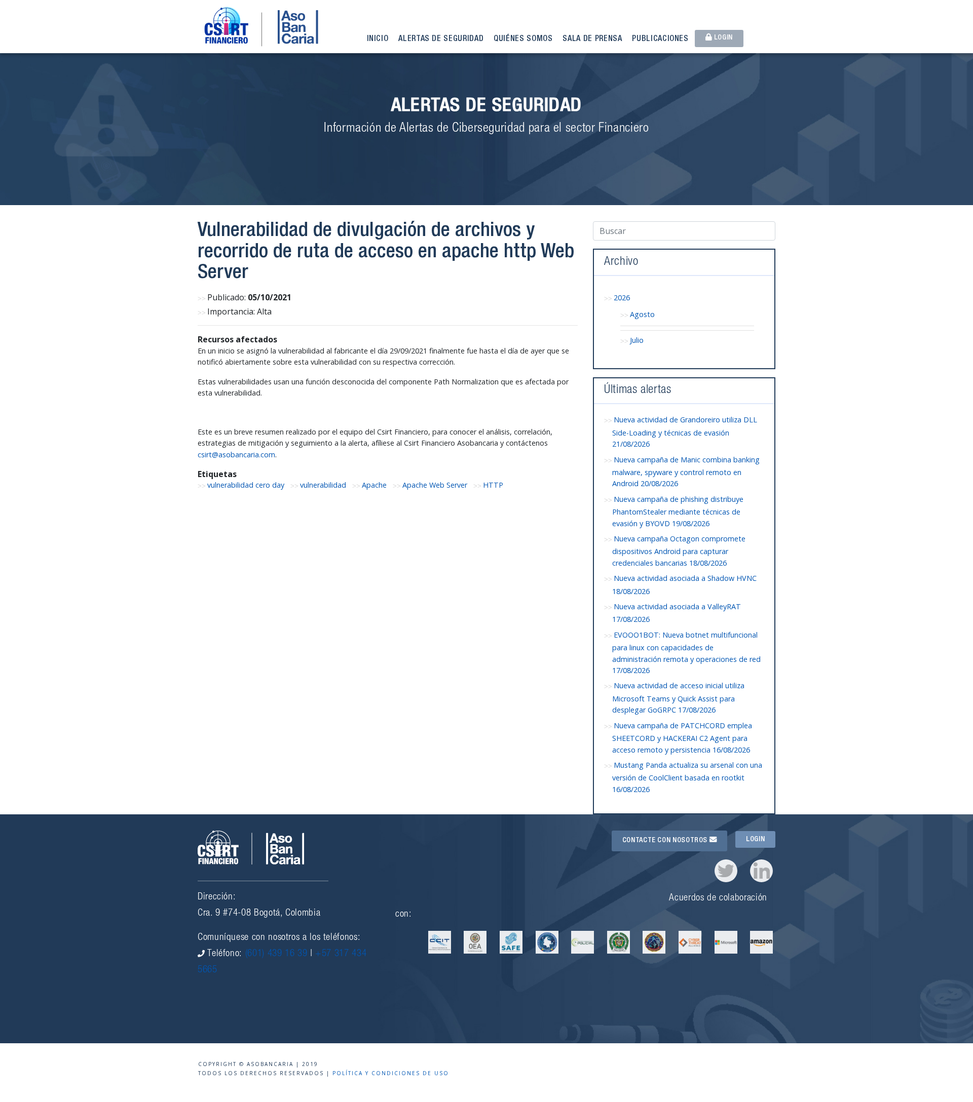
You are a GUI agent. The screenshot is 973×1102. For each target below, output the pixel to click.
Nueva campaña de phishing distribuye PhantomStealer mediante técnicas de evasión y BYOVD (677, 511)
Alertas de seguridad (440, 39)
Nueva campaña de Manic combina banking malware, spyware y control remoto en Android (686, 472)
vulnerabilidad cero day (245, 485)
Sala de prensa (592, 39)
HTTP (493, 485)
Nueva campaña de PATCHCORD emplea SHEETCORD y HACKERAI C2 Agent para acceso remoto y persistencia (682, 738)
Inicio (378, 39)
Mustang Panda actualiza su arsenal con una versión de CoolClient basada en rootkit (687, 777)
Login (722, 38)
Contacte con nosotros (665, 840)
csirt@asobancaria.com (236, 454)
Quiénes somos (523, 39)
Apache (374, 485)
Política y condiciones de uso (390, 1073)
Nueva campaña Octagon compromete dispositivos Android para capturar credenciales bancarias (678, 551)
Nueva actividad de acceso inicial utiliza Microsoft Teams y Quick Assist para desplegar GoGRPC (678, 698)
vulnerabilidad (323, 485)
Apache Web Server (434, 485)
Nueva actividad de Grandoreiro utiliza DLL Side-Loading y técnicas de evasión (684, 432)
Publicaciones (660, 39)
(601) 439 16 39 (276, 954)
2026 (622, 297)
